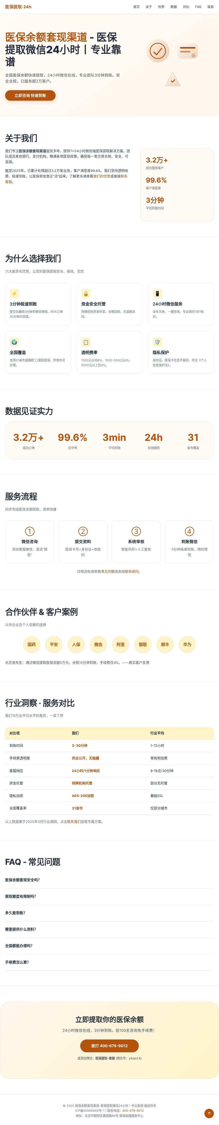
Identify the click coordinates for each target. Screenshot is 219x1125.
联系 (210, 7)
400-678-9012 (133, 1110)
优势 (161, 7)
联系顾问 (132, 571)
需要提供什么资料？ (21, 929)
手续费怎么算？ (18, 962)
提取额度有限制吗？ (21, 896)
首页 (136, 7)
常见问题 (108, 571)
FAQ (198, 7)
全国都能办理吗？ (19, 946)
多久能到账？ (16, 913)
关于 (149, 7)
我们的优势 (101, 176)
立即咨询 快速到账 (30, 95)
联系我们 (74, 821)
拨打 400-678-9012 (109, 1046)
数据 (173, 7)
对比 (186, 7)
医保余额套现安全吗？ (23, 880)
